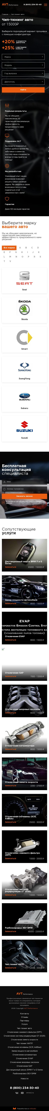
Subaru (24, 408)
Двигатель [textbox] (10, 82)
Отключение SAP (14, 673)
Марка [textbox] (8, 57)
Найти (23, 90)
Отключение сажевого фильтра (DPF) (22, 854)
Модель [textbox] (8, 65)
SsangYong (24, 379)
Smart (24, 349)
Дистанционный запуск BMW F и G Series (23, 563)
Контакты (24, 1014)
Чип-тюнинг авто (24, 1028)
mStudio (33, 1108)
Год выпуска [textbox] (11, 73)
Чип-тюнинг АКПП (14, 964)
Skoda (24, 319)
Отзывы (24, 1017)
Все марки (9, 248)
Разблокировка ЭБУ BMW (19, 928)
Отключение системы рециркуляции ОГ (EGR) (18, 891)
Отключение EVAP (15, 636)
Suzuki (24, 438)
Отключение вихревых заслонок (22, 709)
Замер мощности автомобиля (21, 600)
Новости (24, 1078)
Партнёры (24, 1021)
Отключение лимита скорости (21, 782)
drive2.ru (30, 1093)
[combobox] (23, 57)
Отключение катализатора (19, 746)
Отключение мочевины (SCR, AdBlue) (20, 818)
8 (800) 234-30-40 (33, 4)
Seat (24, 290)
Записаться (10, 567)
